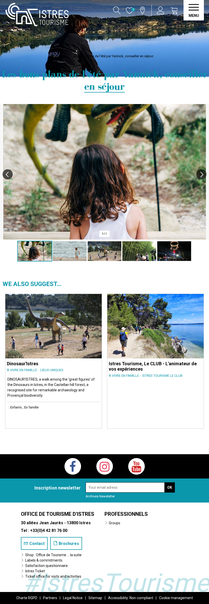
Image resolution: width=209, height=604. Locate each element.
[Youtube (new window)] (136, 466)
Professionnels (126, 514)
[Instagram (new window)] (104, 466)
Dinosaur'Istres (22, 363)
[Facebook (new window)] (72, 466)
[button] (174, 10)
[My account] (161, 10)
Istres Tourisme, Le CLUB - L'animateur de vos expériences (153, 366)
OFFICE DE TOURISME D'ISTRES (57, 514)
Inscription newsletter (57, 488)
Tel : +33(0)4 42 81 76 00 (44, 530)
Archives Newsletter (100, 496)
